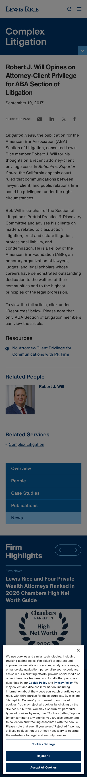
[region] (44, 710)
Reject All (43, 756)
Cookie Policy (38, 683)
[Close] (78, 650)
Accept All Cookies (43, 767)
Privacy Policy (63, 683)
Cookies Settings (43, 744)
